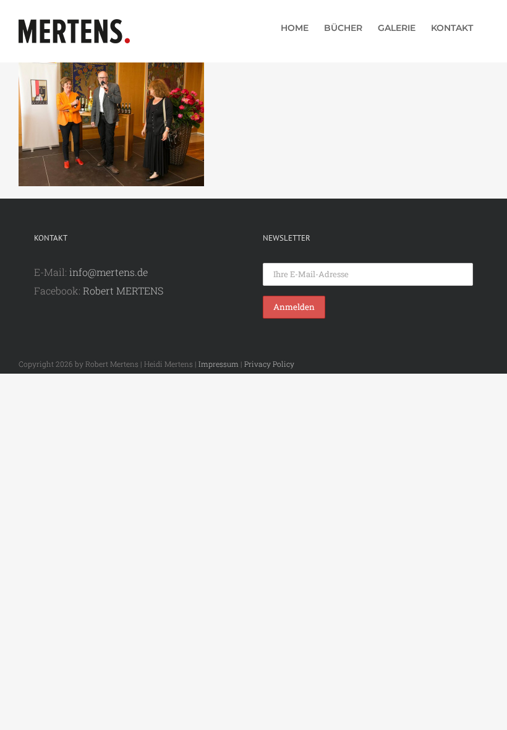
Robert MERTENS (123, 290)
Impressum (218, 364)
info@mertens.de (108, 271)
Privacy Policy (269, 364)
